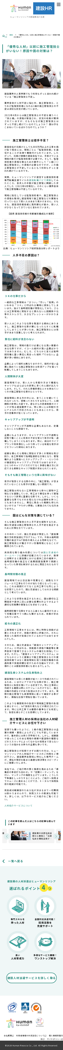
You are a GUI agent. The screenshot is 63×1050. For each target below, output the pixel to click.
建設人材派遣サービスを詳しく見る (31, 978)
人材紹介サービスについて (18, 805)
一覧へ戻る (15, 861)
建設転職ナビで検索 (40, 180)
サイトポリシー (54, 1039)
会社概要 (8, 1035)
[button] (7, 836)
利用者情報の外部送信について (30, 1035)
